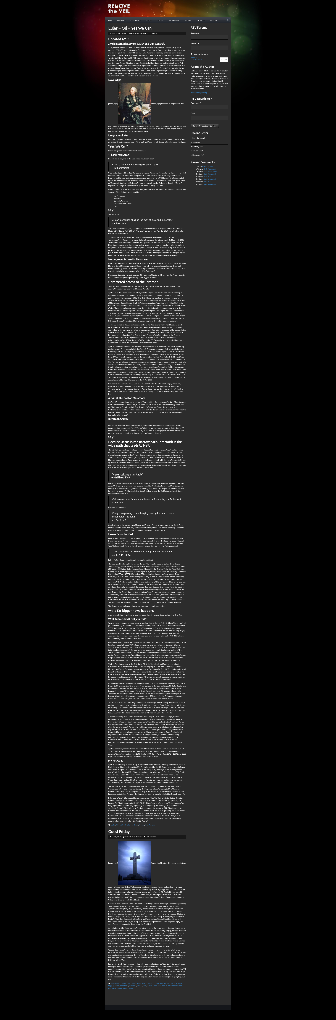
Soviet (141, 825)
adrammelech (116, 983)
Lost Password (196, 60)
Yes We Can (150, 825)
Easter (149, 983)
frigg (110, 986)
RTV (126, 33)
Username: (195, 33)
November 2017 (198, 155)
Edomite (156, 983)
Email (194, 113)
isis (144, 986)
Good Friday (119, 831)
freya (180, 983)
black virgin (141, 983)
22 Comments (152, 33)
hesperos (132, 986)
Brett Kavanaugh (198, 138)
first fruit (173, 983)
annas (124, 983)
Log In (224, 60)
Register (194, 57)
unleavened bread (115, 988)
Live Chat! (201, 20)
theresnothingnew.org (199, 93)
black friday (132, 983)
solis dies (161, 986)
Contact (188, 20)
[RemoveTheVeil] (119, 8)
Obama (129, 825)
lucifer (113, 825)
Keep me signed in (200, 54)
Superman (196, 142)
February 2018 (197, 147)
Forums (213, 20)
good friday (124, 986)
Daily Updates (137, 33)
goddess (116, 986)
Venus (125, 988)
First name (196, 103)
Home (110, 20)
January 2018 (197, 151)
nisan (155, 986)
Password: (195, 43)
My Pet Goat (121, 825)
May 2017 (207, 177)
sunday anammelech (174, 986)
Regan (135, 825)
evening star (164, 983)
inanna (139, 986)
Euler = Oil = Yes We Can (130, 28)
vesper (131, 988)
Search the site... (228, 20)
